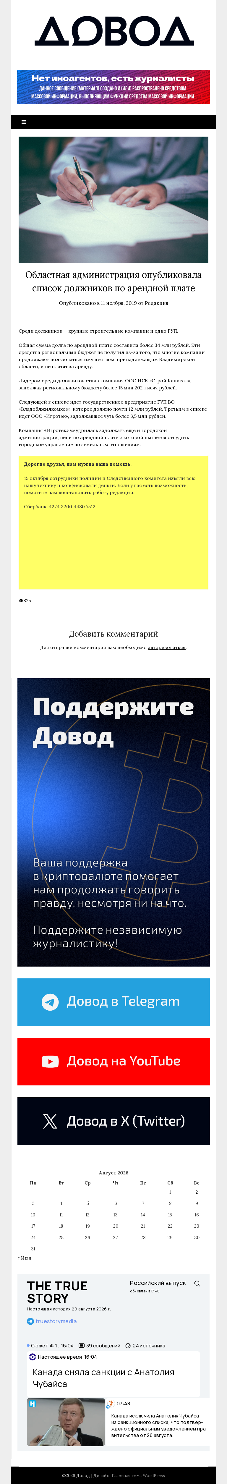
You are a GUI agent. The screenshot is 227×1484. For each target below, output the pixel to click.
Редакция (156, 303)
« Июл (24, 1258)
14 (143, 1215)
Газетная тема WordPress (138, 1475)
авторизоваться (167, 647)
